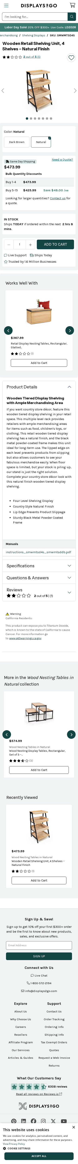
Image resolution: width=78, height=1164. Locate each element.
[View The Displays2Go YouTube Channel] (63, 1121)
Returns (54, 1065)
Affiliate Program (21, 1042)
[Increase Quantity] (30, 244)
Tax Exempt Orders (54, 1042)
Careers (20, 1027)
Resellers (20, 1034)
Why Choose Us (20, 1019)
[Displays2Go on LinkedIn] (23, 1121)
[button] (72, 16)
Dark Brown (16, 142)
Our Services (21, 1050)
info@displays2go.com (41, 991)
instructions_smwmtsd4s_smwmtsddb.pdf (38, 552)
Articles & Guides (20, 1058)
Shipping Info (54, 1034)
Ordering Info (54, 1027)
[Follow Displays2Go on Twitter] (53, 1121)
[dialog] (39, 1143)
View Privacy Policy (14, 1144)
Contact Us (54, 1011)
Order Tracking (54, 1019)
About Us (20, 1011)
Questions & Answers (28, 577)
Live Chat (41, 975)
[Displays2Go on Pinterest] (14, 1121)
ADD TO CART (55, 244)
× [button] (73, 1127)
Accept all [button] (39, 1156)
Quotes (54, 1050)
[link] (33, 35)
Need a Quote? (62, 159)
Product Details (22, 386)
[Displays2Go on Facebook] (33, 1121)
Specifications (20, 565)
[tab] (27, 118)
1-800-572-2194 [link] (41, 983)
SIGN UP (39, 956)
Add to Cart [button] (39, 363)
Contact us (58, 198)
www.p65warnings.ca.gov (25, 638)
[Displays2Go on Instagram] (43, 1121)
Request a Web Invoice (54, 1058)
